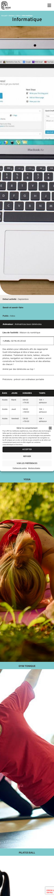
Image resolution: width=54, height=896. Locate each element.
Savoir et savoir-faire (13, 307)
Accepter (27, 449)
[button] (50, 428)
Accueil (4, 16)
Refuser (27, 456)
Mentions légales (34, 468)
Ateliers (11, 16)
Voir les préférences (27, 463)
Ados (18, 16)
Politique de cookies (20, 468)
